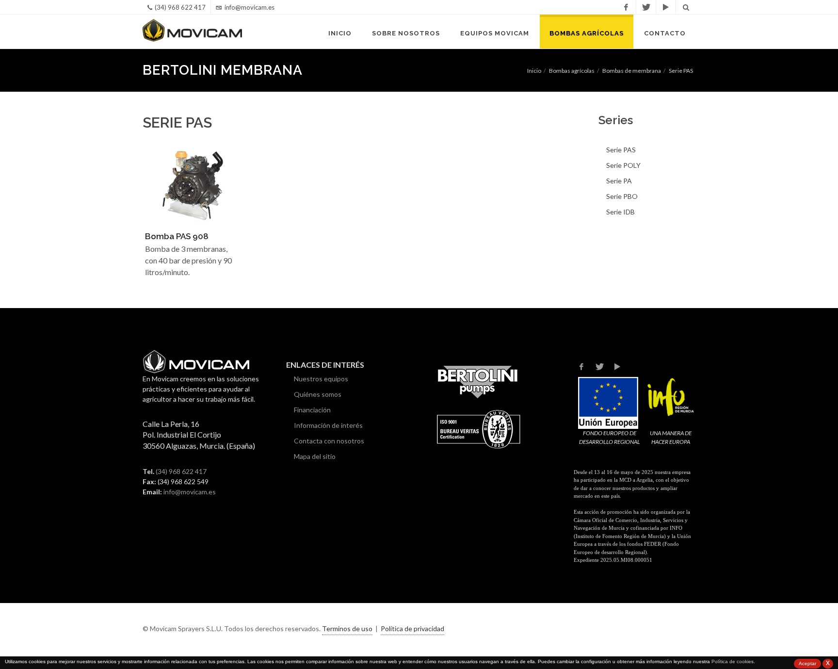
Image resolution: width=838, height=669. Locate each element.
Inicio (340, 33)
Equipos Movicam (494, 33)
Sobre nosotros (406, 33)
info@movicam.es (249, 7)
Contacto (665, 33)
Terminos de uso (347, 628)
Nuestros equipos (321, 379)
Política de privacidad (412, 628)
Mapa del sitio (315, 456)
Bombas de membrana (631, 70)
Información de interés (328, 425)
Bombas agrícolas (586, 33)
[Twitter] (646, 7)
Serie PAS (681, 70)
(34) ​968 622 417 (181, 471)
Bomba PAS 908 (177, 236)
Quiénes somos (317, 394)
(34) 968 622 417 (180, 7)
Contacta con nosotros (329, 441)
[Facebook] (626, 7)
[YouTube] (666, 7)
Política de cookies (732, 661)
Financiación (312, 410)
